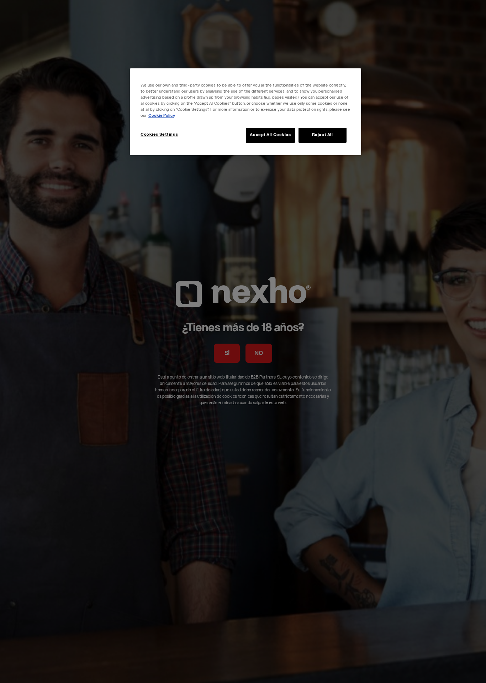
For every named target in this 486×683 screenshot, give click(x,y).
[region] (245, 111)
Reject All (322, 135)
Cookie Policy (161, 116)
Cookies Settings (159, 135)
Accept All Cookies (270, 135)
